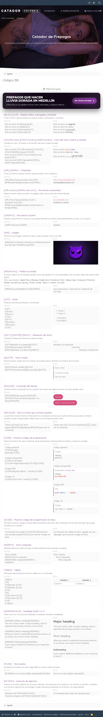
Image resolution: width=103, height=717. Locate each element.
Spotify (25, 282)
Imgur (73, 280)
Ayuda (80, 714)
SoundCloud (16, 282)
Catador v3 (8, 714)
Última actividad (8, 18)
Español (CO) (24, 714)
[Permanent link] (76, 621)
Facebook (54, 280)
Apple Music (25, 280)
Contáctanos (37, 714)
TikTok (32, 282)
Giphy (68, 280)
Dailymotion (44, 280)
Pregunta (50, 11)
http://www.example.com (64, 180)
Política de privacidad (68, 714)
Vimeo (53, 282)
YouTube (60, 282)
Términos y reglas (51, 714)
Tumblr (38, 282)
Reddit (7, 282)
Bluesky (34, 280)
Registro (20, 18)
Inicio (87, 714)
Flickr (62, 280)
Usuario (56, 225)
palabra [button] (88, 425)
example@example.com (63, 182)
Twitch (45, 282)
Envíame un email (60, 202)
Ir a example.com (60, 200)
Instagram (81, 280)
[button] (15, 714)
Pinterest (91, 280)
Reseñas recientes (70, 11)
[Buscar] (99, 3)
